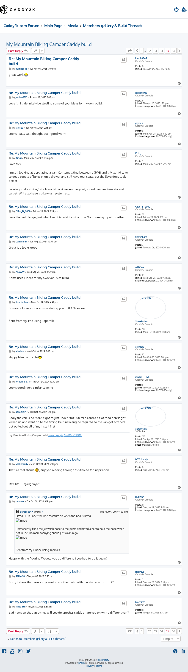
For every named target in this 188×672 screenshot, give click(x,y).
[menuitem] (176, 10)
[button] (129, 50)
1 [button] (141, 51)
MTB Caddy (141, 459)
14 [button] (161, 51)
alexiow (139, 346)
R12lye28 (139, 571)
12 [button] (149, 51)
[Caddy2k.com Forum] (17, 9)
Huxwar (139, 496)
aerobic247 (141, 428)
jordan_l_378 (142, 377)
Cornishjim (141, 237)
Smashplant (141, 321)
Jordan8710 (141, 92)
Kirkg (138, 153)
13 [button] (155, 51)
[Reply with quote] (124, 59)
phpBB (81, 662)
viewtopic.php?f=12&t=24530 (65, 435)
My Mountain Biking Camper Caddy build (49, 44)
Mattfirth (140, 602)
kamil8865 (141, 58)
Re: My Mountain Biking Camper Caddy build (44, 61)
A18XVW (139, 267)
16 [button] (173, 51)
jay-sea (139, 123)
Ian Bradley (103, 659)
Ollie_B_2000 (142, 206)
